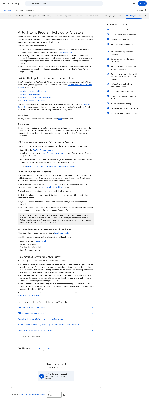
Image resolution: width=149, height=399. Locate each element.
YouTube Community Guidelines (32, 91)
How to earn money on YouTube (122, 30)
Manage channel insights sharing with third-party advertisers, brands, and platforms (124, 76)
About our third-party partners (122, 91)
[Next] (144, 16)
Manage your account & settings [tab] (40, 16)
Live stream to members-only (121, 104)
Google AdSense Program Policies (33, 100)
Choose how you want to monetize (123, 35)
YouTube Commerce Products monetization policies (121, 85)
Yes (39, 348)
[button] (4, 3)
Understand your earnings (120, 39)
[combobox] (67, 3)
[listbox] (54, 395)
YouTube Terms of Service (30, 94)
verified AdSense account (54, 153)
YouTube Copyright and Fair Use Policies (35, 97)
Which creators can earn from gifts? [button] (32, 313)
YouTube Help (13, 3)
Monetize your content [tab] (134, 16)
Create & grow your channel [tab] (112, 16)
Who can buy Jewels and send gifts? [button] (32, 307)
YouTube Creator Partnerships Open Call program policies (124, 68)
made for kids (41, 241)
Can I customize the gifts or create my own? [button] (35, 330)
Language (52, 392)
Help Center (7, 10)
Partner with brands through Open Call (124, 108)
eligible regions (66, 52)
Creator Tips (30, 10)
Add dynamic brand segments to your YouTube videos (124, 114)
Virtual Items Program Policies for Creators (123, 97)
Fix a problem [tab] (7, 16)
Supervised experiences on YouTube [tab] (69, 16)
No (49, 348)
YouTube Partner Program (43, 150)
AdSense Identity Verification (53, 187)
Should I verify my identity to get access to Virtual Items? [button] (40, 319)
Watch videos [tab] (20, 16)
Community (19, 10)
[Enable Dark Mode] (64, 394)
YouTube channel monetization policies (122, 45)
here (60, 119)
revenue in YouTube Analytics (29, 295)
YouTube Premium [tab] (92, 16)
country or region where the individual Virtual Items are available (51, 166)
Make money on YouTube (117, 24)
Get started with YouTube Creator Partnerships (123, 60)
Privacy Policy (23, 394)
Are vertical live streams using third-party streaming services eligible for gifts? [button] (48, 325)
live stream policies (62, 233)
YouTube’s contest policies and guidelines (122, 53)
